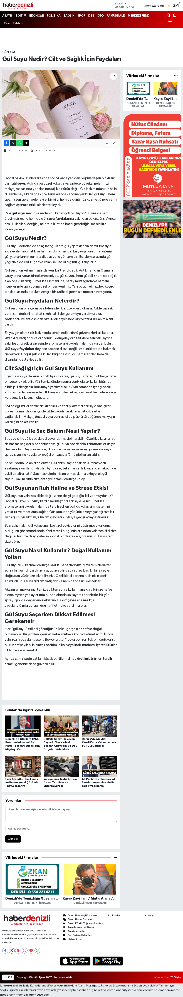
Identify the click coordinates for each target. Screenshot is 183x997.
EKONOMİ (36, 15)
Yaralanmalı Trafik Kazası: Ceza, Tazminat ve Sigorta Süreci (61, 782)
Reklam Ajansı (76, 985)
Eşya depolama (123, 985)
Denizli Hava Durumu (80, 919)
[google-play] (107, 960)
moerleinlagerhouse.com (33, 994)
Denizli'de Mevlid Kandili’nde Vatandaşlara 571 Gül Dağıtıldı (99, 742)
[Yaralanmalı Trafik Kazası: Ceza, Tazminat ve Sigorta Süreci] (61, 766)
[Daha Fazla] (26, 143)
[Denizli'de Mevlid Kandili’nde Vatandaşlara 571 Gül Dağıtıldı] (99, 725)
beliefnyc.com (103, 990)
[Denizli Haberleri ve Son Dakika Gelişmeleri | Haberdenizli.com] (18, 5)
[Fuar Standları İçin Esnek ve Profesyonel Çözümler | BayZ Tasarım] (23, 766)
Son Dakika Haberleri (80, 935)
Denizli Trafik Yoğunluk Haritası (85, 923)
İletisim (116, 915)
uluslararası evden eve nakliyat (41, 990)
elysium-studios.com (157, 990)
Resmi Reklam (13, 23)
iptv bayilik (69, 990)
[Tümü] (115, 857)
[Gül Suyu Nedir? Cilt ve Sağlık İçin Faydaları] (61, 104)
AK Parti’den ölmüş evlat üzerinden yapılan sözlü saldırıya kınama (98, 782)
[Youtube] (31, 951)
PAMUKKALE (116, 15)
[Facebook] (5, 951)
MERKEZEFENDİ (139, 15)
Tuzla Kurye (30, 985)
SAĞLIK (69, 15)
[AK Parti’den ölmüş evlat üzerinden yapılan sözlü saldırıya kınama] (99, 766)
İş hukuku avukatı (11, 985)
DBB (91, 15)
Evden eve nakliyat (145, 985)
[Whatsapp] (37, 951)
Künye (151, 915)
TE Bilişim (175, 977)
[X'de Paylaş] (13, 143)
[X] (12, 951)
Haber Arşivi (75, 939)
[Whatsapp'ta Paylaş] (19, 143)
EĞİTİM (21, 15)
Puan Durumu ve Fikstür (81, 927)
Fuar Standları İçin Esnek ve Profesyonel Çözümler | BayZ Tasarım (22, 782)
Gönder (13, 838)
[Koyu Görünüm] (174, 16)
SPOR (81, 15)
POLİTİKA (54, 15)
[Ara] (169, 16)
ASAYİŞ (7, 15)
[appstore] (76, 960)
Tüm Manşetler (76, 931)
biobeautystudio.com (128, 990)
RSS (9, 977)
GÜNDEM (8, 52)
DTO (100, 15)
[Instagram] (25, 951)
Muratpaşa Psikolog (99, 985)
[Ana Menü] (169, 23)
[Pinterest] (18, 951)
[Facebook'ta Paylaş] (6, 143)
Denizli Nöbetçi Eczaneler (83, 915)
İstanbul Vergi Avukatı (52, 985)
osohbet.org (85, 990)
